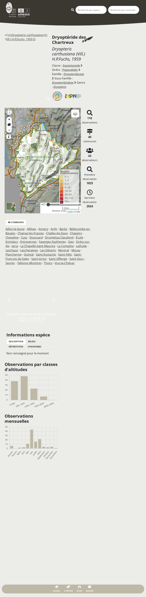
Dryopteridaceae (74, 74)
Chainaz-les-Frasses (31, 233)
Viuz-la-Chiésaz (64, 263)
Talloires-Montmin (29, 263)
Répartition (16, 346)
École (79, 237)
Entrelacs (12, 242)
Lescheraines (29, 250)
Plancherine (14, 254)
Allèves (31, 229)
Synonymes (34, 346)
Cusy (24, 237)
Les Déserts (48, 250)
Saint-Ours (76, 259)
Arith (54, 229)
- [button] (9, 130)
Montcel (63, 250)
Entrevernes (28, 242)
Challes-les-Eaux (57, 233)
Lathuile (81, 246)
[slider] (48, 204)
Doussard (36, 237)
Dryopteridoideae (63, 83)
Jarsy (15, 246)
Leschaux (12, 250)
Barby (63, 229)
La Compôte (66, 246)
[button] (9, 124)
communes (16, 222)
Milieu (31, 341)
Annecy (43, 229)
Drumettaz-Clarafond (59, 237)
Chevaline (12, 237)
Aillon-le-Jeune (15, 229)
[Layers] (75, 113)
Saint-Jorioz (38, 259)
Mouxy (75, 250)
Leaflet (70, 211)
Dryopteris (59, 87)
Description (16, 341)
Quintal (29, 254)
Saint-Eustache (46, 254)
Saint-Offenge (58, 259)
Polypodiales (70, 70)
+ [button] (9, 119)
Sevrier (10, 263)
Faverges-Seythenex (52, 242)
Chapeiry (76, 233)
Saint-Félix (65, 254)
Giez (71, 242)
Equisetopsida (71, 65)
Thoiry (48, 263)
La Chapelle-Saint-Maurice (37, 246)
